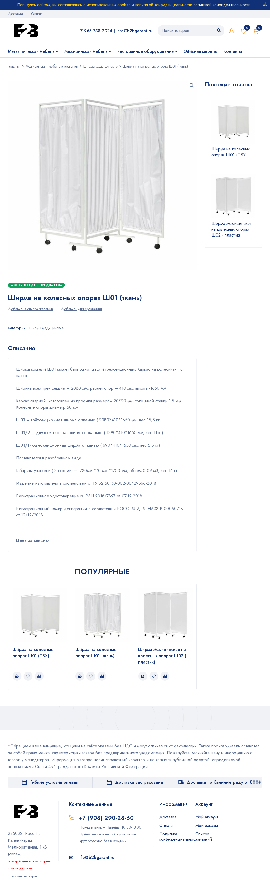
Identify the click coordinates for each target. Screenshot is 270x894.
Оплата (37, 13)
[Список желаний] (30, 309)
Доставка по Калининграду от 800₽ (224, 782)
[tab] (21, 348)
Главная (14, 66)
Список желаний (247, 28)
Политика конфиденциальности (179, 836)
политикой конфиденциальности (222, 5)
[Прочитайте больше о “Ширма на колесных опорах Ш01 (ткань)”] (79, 676)
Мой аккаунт (206, 817)
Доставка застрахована (139, 782)
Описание (21, 348)
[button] (192, 85)
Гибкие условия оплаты (54, 782)
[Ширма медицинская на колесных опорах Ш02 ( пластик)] (233, 196)
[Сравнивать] (81, 309)
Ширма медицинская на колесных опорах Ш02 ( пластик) (162, 655)
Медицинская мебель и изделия (52, 66)
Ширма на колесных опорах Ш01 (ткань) (95, 652)
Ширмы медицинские (100, 66)
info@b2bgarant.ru (134, 31)
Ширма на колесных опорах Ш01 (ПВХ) (32, 652)
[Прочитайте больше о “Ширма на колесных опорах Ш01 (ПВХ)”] (16, 676)
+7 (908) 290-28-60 (106, 817)
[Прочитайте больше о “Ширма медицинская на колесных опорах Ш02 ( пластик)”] (142, 676)
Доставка (15, 13)
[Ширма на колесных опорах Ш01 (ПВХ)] (233, 122)
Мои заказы (206, 825)
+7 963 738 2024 (95, 31)
